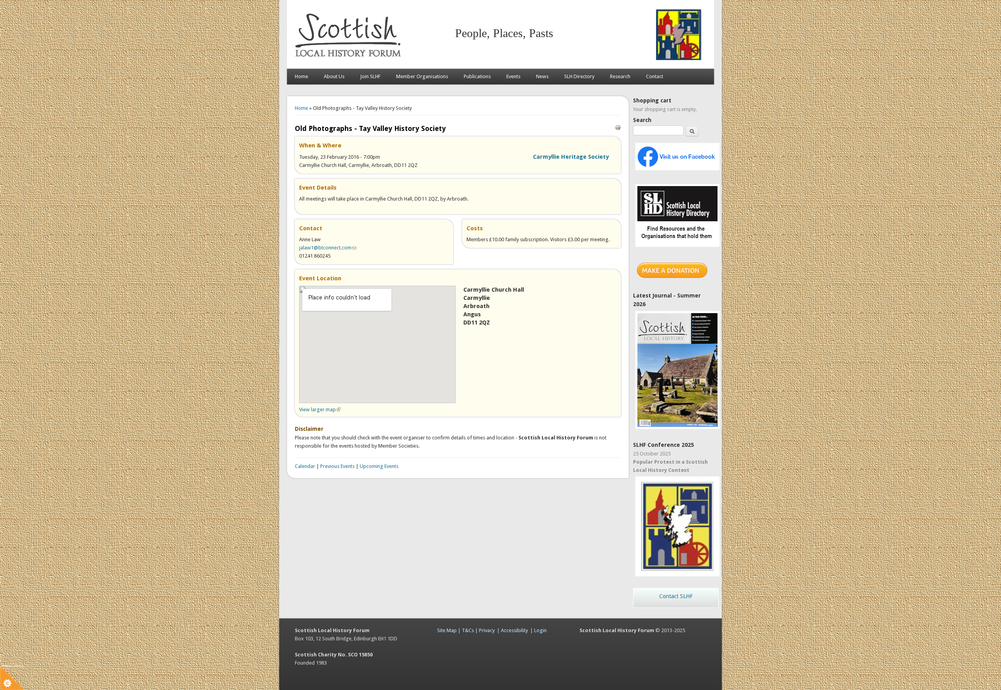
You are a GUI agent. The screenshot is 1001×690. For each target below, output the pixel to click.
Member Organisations (422, 76)
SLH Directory (579, 76)
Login (540, 630)
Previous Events (337, 466)
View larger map (320, 409)
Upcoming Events (379, 466)
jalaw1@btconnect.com (327, 248)
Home (301, 76)
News (542, 76)
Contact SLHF (675, 596)
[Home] (349, 61)
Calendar (305, 466)
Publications (477, 76)
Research (620, 76)
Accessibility (514, 630)
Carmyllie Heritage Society (571, 156)
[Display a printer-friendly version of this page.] (618, 127)
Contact (654, 76)
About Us (334, 76)
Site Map (447, 630)
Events (513, 76)
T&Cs (468, 630)
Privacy (487, 630)
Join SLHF (370, 76)
